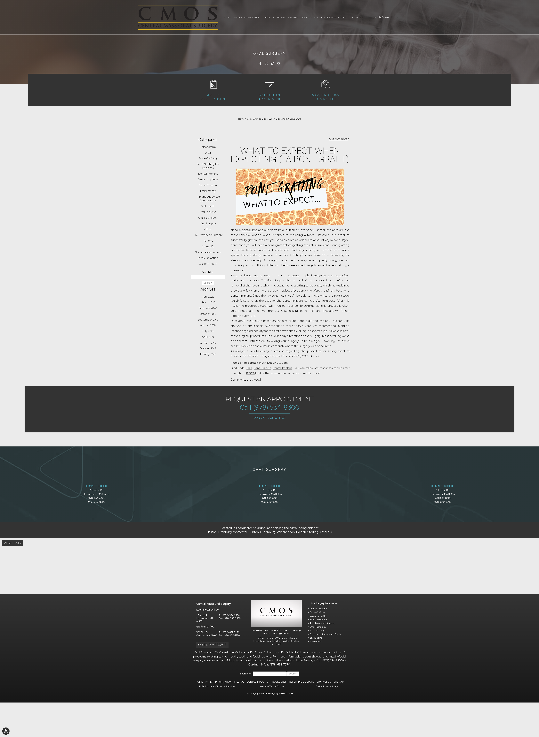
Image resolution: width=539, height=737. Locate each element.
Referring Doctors (333, 17)
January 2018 (208, 354)
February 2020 (208, 308)
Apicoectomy (208, 146)
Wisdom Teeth (208, 263)
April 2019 (208, 336)
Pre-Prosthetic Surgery (207, 235)
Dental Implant (282, 368)
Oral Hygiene (208, 212)
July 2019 (207, 331)
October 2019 (208, 313)
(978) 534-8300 (310, 356)
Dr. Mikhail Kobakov (295, 652)
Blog (248, 119)
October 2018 (208, 348)
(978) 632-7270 (231, 632)
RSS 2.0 (250, 373)
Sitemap (339, 681)
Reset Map (13, 543)
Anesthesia (316, 641)
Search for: (208, 272)
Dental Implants (287, 17)
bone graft (275, 245)
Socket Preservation (208, 252)
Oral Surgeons (204, 652)
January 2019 (208, 342)
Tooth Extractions (319, 619)
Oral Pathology (207, 217)
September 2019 (208, 319)
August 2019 (208, 325)
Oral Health (208, 206)
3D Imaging (316, 637)
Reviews (208, 240)
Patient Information (247, 17)
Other (208, 229)
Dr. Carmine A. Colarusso (232, 652)
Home (227, 17)
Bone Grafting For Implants (208, 166)
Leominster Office (96, 486)
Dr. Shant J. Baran (262, 652)
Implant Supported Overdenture (208, 198)
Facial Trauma (208, 185)
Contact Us (357, 17)
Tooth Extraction (207, 258)
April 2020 (208, 296)
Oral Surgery (208, 223)
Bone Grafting (262, 368)
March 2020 (207, 302)
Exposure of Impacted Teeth (325, 634)
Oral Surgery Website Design (260, 693)
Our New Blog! (338, 138)
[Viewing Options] (6, 731)
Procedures (310, 17)
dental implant (252, 230)
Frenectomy (208, 191)
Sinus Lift (208, 246)
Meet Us (269, 17)
